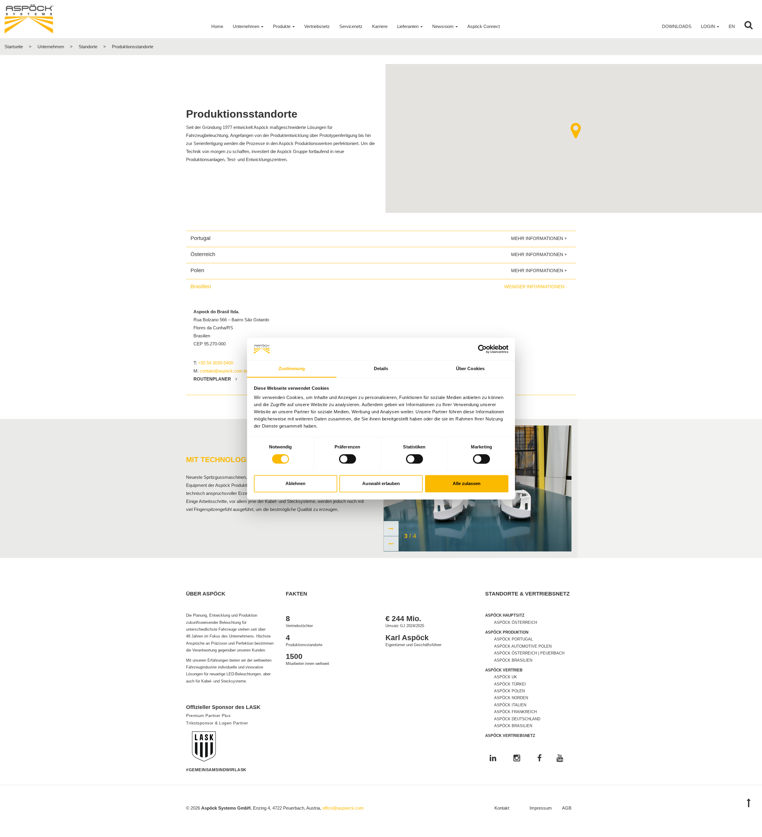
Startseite (13, 46)
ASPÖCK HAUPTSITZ (504, 615)
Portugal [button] (200, 238)
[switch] (347, 459)
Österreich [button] (202, 254)
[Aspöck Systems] (29, 18)
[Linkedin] (493, 758)
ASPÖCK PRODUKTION (506, 632)
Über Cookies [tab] (470, 368)
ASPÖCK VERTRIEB (503, 670)
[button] (576, 130)
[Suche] (748, 26)
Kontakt (501, 807)
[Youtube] (560, 758)
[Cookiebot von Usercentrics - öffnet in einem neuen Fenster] (482, 349)
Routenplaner (212, 378)
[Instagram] (516, 758)
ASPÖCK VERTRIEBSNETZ (510, 735)
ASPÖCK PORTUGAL (513, 639)
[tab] (381, 238)
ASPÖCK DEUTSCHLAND (517, 719)
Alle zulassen (466, 483)
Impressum (541, 807)
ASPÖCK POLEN (509, 691)
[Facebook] (539, 758)
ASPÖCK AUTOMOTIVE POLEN (523, 646)
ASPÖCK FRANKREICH (515, 712)
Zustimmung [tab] (292, 368)
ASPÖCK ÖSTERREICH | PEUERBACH (529, 653)
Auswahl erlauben (381, 483)
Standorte (88, 46)
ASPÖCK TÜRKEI (510, 684)
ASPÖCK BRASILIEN (513, 660)
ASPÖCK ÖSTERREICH (515, 622)
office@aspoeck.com (343, 807)
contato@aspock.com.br (224, 370)
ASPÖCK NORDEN (511, 698)
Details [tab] (381, 368)
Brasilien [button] (200, 286)
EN (732, 26)
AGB (567, 807)
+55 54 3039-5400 (215, 362)
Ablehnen (295, 483)
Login (708, 26)
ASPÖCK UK (505, 677)
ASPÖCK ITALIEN (510, 705)
